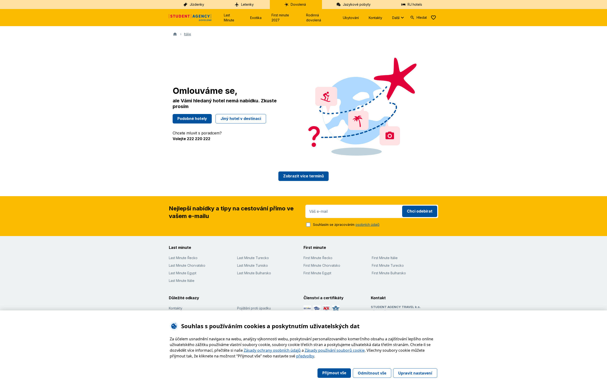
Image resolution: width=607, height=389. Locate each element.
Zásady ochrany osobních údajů (272, 350)
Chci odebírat (419, 211)
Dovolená (298, 4)
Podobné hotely (192, 118)
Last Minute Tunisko (252, 265)
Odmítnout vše (372, 373)
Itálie (187, 34)
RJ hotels (415, 4)
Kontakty (375, 18)
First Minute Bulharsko (389, 273)
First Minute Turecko (388, 265)
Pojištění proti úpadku (254, 308)
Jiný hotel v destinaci (241, 118)
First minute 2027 (280, 17)
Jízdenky (197, 4)
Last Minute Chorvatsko (187, 265)
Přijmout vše (334, 372)
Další (396, 18)
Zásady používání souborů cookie (335, 350)
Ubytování (351, 18)
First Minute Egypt (317, 273)
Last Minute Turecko (253, 258)
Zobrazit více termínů (303, 176)
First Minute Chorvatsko (322, 265)
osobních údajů (367, 225)
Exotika (256, 18)
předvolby (305, 356)
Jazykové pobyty (357, 4)
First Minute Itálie (385, 258)
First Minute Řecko (318, 258)
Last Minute (229, 17)
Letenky (247, 4)
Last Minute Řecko (183, 258)
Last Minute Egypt (182, 273)
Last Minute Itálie (181, 281)
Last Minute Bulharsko (254, 273)
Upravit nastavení (415, 373)
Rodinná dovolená (313, 17)
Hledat (422, 17)
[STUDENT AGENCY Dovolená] (190, 17)
